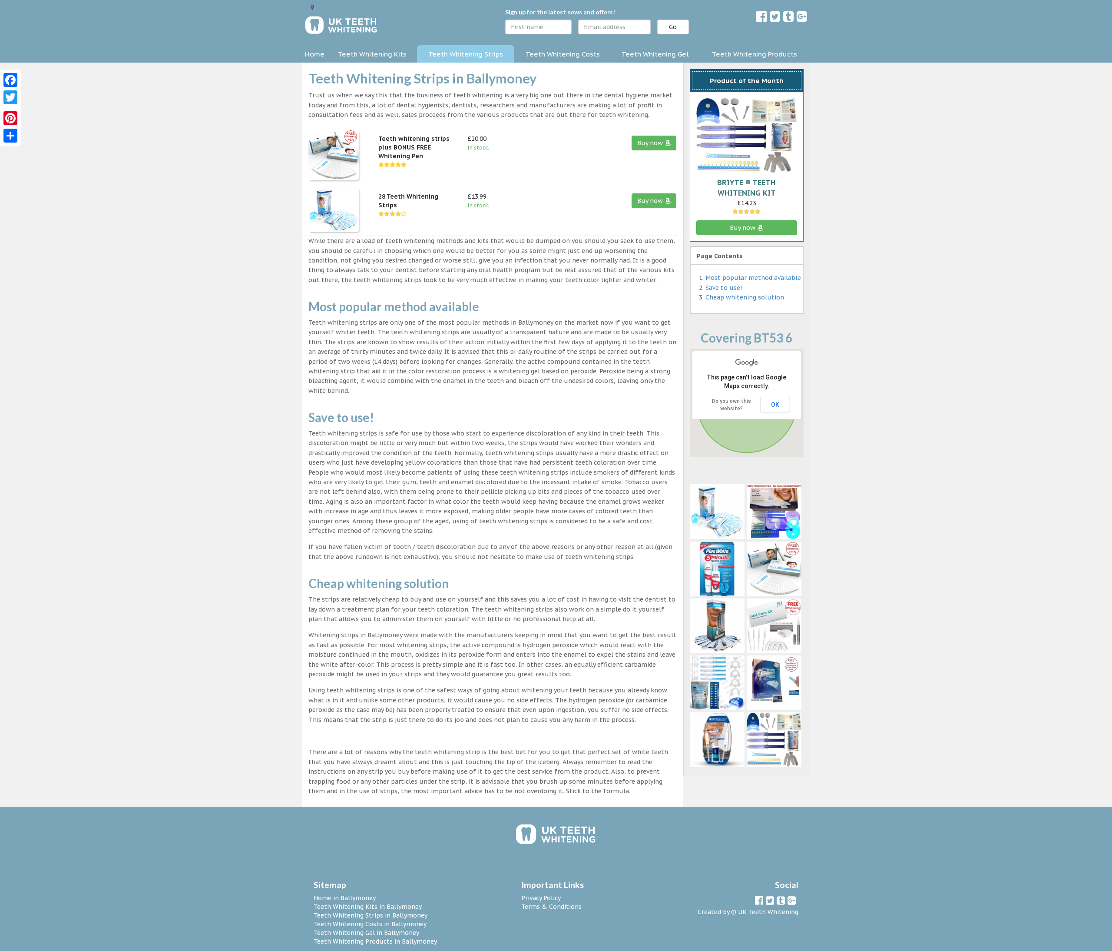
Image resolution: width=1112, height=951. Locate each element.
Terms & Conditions (551, 907)
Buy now (651, 143)
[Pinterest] (10, 118)
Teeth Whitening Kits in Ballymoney (368, 907)
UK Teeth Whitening (768, 912)
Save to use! (723, 288)
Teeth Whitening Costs (563, 54)
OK (775, 404)
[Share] (10, 135)
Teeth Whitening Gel (655, 54)
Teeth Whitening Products (754, 54)
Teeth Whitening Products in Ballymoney (375, 941)
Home (314, 54)
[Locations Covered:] (312, 7)
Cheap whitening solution (744, 297)
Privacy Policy (541, 898)
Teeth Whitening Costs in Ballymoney (370, 924)
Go (673, 27)
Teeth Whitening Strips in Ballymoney (370, 915)
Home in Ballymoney (345, 898)
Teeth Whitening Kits (372, 54)
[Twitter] (10, 97)
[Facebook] (10, 80)
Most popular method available (753, 278)
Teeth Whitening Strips (465, 54)
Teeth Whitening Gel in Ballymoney (366, 933)
